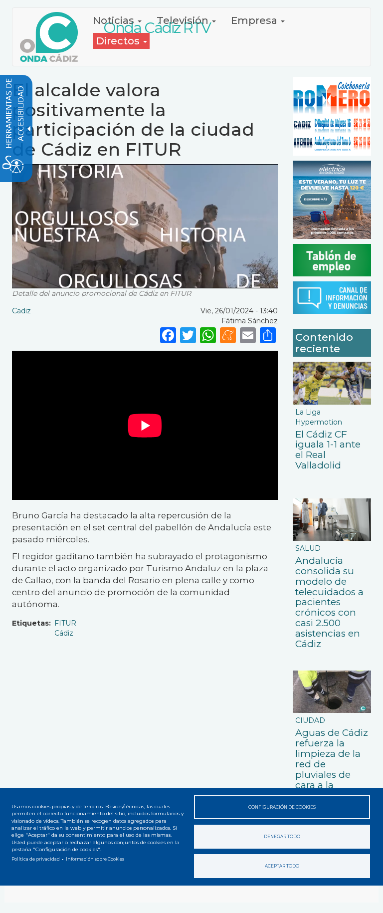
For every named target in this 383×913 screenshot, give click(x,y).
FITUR (65, 623)
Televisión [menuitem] (184, 20)
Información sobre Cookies (95, 859)
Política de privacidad (35, 859)
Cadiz (21, 310)
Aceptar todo (282, 866)
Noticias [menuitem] (115, 20)
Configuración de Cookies (282, 807)
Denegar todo (282, 836)
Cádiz (63, 633)
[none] (268, 334)
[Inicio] (52, 37)
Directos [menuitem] (119, 41)
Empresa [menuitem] (255, 20)
